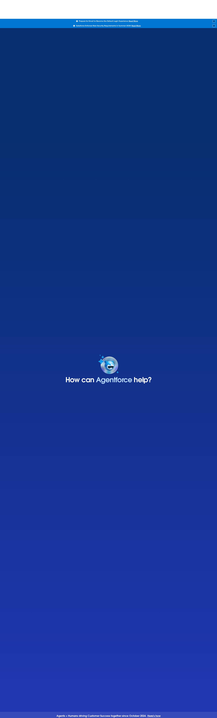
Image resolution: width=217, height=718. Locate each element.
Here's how (154, 716)
